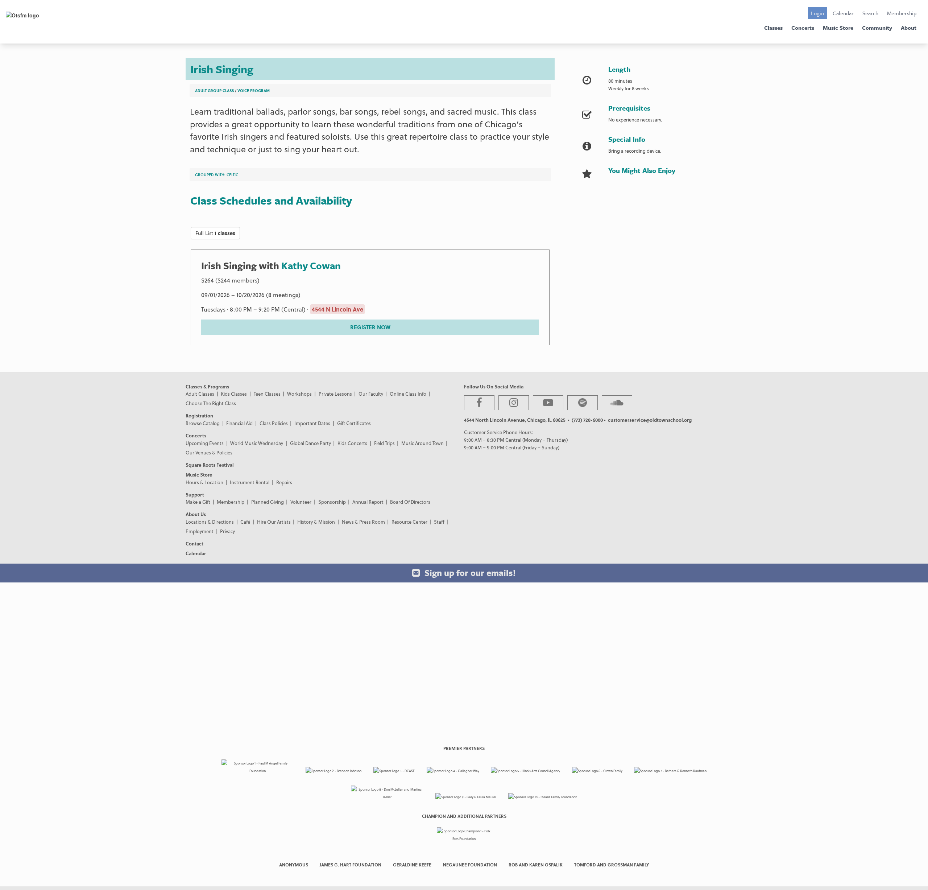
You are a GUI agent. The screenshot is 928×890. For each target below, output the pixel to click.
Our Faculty (371, 393)
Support (195, 494)
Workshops (299, 393)
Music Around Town (422, 443)
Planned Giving (267, 501)
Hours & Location (204, 482)
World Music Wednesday (256, 443)
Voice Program (253, 90)
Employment (200, 531)
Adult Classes (200, 393)
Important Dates (312, 423)
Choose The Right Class (211, 403)
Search (870, 13)
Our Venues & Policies (209, 452)
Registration (199, 415)
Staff (439, 521)
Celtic (232, 174)
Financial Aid (239, 423)
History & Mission (316, 521)
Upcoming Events (205, 443)
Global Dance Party (310, 443)
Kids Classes (234, 393)
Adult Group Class (214, 90)
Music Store (838, 28)
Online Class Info (408, 393)
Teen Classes (267, 393)
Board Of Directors (410, 501)
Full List (215, 233)
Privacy (227, 531)
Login (817, 13)
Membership (901, 13)
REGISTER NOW (370, 327)
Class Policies (274, 423)
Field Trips (384, 443)
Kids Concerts (352, 443)
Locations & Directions (210, 521)
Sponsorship (332, 501)
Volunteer (300, 501)
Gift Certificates (354, 423)
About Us (196, 514)
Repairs (284, 482)
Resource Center (409, 521)
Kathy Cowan (311, 265)
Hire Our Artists (274, 521)
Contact (194, 543)
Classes (773, 28)
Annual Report (368, 501)
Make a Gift (198, 501)
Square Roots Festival (210, 464)
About (908, 28)
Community (877, 28)
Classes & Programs (207, 386)
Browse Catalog (203, 423)
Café (245, 521)
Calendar (843, 13)
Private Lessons (335, 393)
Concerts (802, 28)
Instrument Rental (249, 482)
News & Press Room (363, 521)
